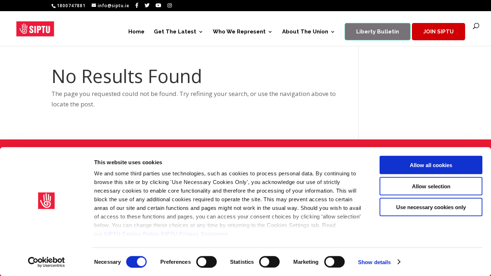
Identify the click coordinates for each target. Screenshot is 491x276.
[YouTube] (159, 5)
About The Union (305, 32)
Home (136, 32)
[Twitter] (147, 5)
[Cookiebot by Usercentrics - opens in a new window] (46, 262)
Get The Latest (175, 32)
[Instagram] (170, 5)
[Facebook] (137, 5)
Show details (374, 262)
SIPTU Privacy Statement (194, 234)
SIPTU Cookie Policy (131, 234)
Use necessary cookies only (431, 207)
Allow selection (431, 186)
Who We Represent (239, 32)
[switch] (206, 261)
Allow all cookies (431, 165)
